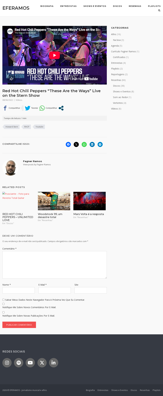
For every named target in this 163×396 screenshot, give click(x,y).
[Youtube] (30, 362)
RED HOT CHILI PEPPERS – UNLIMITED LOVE (17, 217)
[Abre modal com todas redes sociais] (61, 108)
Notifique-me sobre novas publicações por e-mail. (28, 315)
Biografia (46, 6)
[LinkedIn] (53, 362)
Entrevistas (68, 6)
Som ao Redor (120, 97)
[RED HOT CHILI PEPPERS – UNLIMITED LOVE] (18, 201)
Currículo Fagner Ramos (123, 51)
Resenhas (135, 6)
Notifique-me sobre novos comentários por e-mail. (29, 307)
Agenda (115, 45)
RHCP (26, 126)
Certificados (119, 57)
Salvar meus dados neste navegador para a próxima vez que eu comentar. (45, 299)
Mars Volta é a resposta (88, 214)
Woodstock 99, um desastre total (50, 216)
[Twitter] (42, 362)
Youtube (39, 126)
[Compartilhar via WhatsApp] (48, 108)
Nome (6, 284)
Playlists (154, 6)
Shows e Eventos (94, 6)
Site (76, 284)
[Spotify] (18, 362)
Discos (117, 6)
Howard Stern (12, 126)
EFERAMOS (15, 8)
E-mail (42, 284)
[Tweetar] (31, 108)
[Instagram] (7, 362)
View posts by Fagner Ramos (37, 164)
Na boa (117, 39)
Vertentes (118, 102)
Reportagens (117, 74)
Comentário (9, 248)
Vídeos (19, 100)
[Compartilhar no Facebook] (11, 108)
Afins (113, 34)
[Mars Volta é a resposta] (89, 201)
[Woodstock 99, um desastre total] (54, 201)
